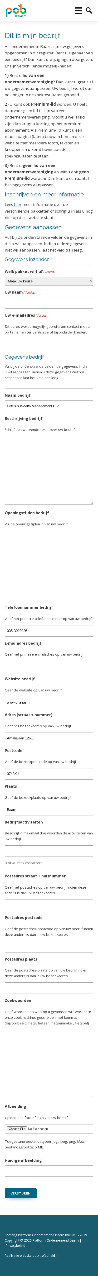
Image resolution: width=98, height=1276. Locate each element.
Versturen (21, 1193)
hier (17, 204)
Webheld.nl (50, 1255)
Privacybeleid (15, 1245)
